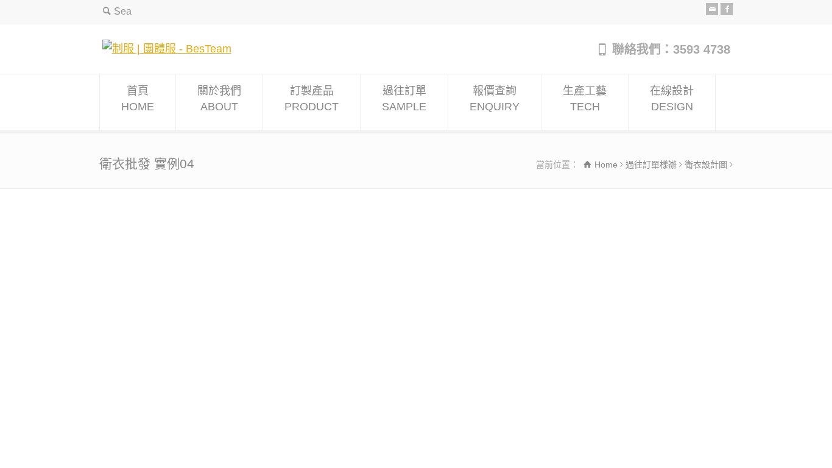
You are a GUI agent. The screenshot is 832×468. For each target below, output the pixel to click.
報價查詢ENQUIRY (495, 98)
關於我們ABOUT (219, 98)
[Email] (712, 9)
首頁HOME (137, 98)
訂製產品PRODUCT (311, 98)
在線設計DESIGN (672, 98)
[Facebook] (727, 9)
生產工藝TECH (585, 98)
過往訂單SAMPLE (404, 98)
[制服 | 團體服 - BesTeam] (166, 49)
